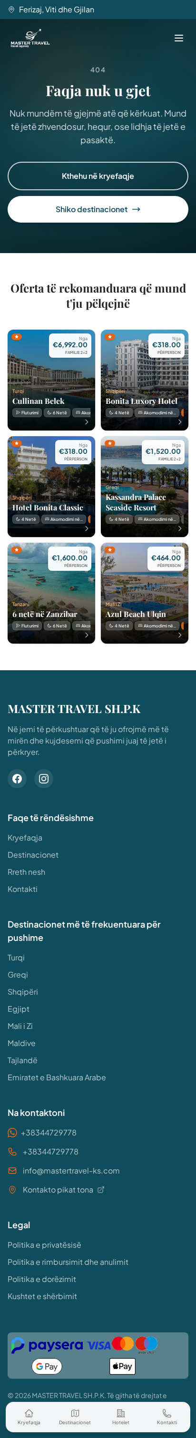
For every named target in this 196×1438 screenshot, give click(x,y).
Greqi (18, 974)
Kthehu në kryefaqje (98, 176)
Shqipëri (23, 992)
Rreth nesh (26, 872)
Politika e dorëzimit (42, 1279)
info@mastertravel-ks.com (71, 1170)
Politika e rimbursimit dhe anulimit (68, 1262)
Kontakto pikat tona (58, 1189)
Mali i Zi (20, 1026)
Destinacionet (33, 855)
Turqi (16, 957)
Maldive (22, 1043)
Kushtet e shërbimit (42, 1296)
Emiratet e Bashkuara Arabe (57, 1077)
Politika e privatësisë (44, 1245)
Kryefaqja (25, 837)
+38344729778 (49, 1132)
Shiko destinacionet (91, 209)
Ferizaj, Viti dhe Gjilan (56, 9)
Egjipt (18, 1009)
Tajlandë (23, 1060)
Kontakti (23, 889)
